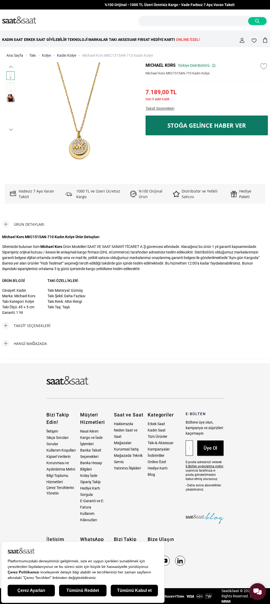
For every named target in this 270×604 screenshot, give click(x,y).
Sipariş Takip (90, 482)
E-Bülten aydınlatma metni (204, 466)
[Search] (257, 21)
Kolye (46, 55)
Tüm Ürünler (157, 436)
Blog (151, 474)
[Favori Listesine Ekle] (263, 66)
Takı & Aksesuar (160, 443)
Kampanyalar (159, 449)
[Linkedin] (180, 560)
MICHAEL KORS (161, 65)
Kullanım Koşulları (61, 450)
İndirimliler (156, 455)
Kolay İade (88, 475)
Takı (32, 55)
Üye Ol (210, 448)
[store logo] (19, 20)
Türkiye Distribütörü (194, 65)
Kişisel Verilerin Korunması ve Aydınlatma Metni (60, 462)
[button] (10, 67)
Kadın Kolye (66, 55)
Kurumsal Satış (126, 449)
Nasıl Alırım (89, 431)
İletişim (52, 431)
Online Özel (157, 462)
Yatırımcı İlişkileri (127, 468)
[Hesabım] (242, 40)
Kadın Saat (157, 430)
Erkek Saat (156, 424)
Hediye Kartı (157, 468)
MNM (225, 601)
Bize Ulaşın (161, 539)
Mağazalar (123, 443)
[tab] (23, 224)
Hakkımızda (123, 424)
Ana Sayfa (14, 55)
